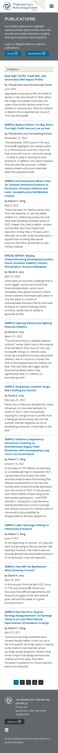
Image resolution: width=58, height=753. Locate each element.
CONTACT (12, 722)
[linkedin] (7, 730)
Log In (8, 44)
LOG (10, 54)
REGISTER (34, 54)
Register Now (24, 44)
